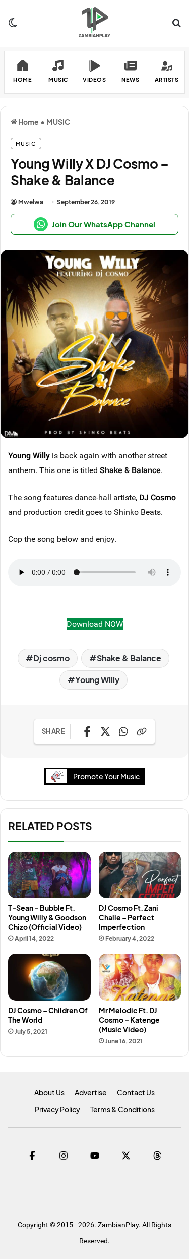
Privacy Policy (57, 1109)
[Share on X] (105, 731)
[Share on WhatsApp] (123, 731)
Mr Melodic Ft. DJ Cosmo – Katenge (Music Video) (129, 1020)
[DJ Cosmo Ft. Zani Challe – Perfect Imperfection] (140, 875)
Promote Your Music (106, 776)
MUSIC (58, 121)
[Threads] (157, 1155)
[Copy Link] (142, 731)
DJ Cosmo (157, 497)
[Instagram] (63, 1155)
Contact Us (136, 1092)
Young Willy (29, 455)
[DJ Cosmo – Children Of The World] (49, 977)
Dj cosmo (51, 658)
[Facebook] (32, 1155)
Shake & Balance (129, 658)
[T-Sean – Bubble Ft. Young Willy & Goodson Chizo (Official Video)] (49, 875)
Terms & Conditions (122, 1109)
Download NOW (95, 624)
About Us (49, 1092)
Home (28, 121)
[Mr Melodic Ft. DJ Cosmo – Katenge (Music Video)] (140, 977)
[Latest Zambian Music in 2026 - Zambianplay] (94, 22)
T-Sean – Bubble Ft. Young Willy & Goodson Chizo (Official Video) (47, 917)
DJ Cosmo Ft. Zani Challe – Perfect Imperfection (128, 917)
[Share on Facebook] (87, 731)
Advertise (91, 1092)
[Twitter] (126, 1155)
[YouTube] (94, 1155)
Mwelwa (30, 202)
